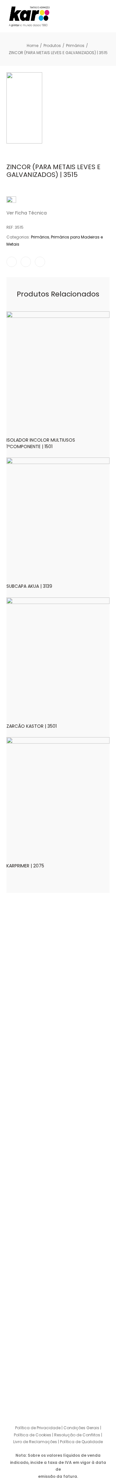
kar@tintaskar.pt (28, 1361)
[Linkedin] (70, 1390)
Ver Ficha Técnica (26, 213)
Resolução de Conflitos (77, 1435)
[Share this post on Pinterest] (40, 262)
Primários (40, 237)
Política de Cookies (32, 1435)
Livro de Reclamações (35, 1441)
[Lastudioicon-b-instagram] (58, 1390)
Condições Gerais (81, 1428)
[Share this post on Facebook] (11, 262)
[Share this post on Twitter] (26, 262)
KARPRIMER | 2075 (25, 866)
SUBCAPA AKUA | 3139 (29, 586)
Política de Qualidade (81, 1441)
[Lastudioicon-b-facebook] (45, 1390)
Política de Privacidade (38, 1428)
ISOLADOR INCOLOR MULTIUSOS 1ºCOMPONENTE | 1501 (40, 443)
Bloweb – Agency (78, 1413)
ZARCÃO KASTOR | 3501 (31, 726)
